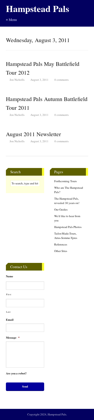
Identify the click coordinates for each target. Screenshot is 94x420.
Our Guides (61, 209)
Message (13, 337)
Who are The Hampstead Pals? (68, 190)
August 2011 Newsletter (33, 134)
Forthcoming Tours (65, 181)
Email (10, 320)
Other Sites (60, 251)
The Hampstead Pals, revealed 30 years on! (66, 201)
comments (61, 80)
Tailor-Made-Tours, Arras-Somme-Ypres (65, 235)
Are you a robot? (16, 373)
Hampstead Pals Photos (68, 227)
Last (8, 311)
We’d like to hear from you (67, 218)
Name (9, 276)
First (8, 294)
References (60, 244)
